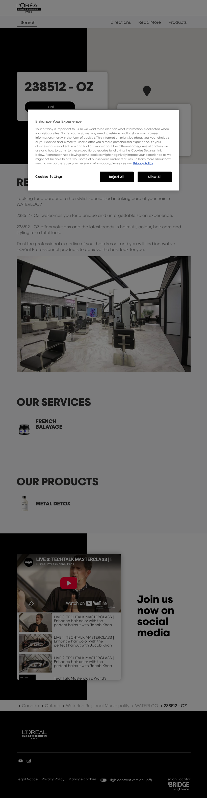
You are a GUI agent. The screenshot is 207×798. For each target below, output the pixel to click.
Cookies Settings (49, 176)
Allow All (154, 177)
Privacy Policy (143, 163)
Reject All (116, 177)
